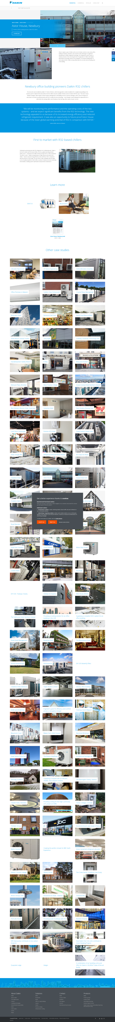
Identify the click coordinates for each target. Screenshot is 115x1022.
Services (61, 1003)
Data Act (11, 1020)
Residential (37, 997)
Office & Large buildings (40, 1001)
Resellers (61, 999)
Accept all (41, 522)
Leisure (37, 1003)
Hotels (36, 1005)
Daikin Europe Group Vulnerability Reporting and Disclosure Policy (93, 1005)
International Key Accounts (65, 1005)
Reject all (52, 522)
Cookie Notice (58, 518)
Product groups (87, 997)
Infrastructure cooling (40, 1008)
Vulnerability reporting (88, 1001)
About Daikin (14, 997)
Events (12, 1010)
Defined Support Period (89, 1003)
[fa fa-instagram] (104, 1018)
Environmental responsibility (17, 1005)
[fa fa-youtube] (102, 1018)
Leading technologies (15, 1003)
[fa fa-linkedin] (100, 1018)
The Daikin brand (15, 999)
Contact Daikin (62, 997)
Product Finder (87, 999)
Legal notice (21, 1018)
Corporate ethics (44, 1018)
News (12, 1007)
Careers (13, 1001)
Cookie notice (27, 1018)
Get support (62, 1001)
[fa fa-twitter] (98, 1018)
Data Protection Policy (35, 1018)
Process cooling (38, 1007)
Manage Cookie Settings (64, 522)
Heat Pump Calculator (24, 8)
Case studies (14, 1008)
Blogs (12, 1012)
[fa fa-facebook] (95, 1018)
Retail (36, 999)
